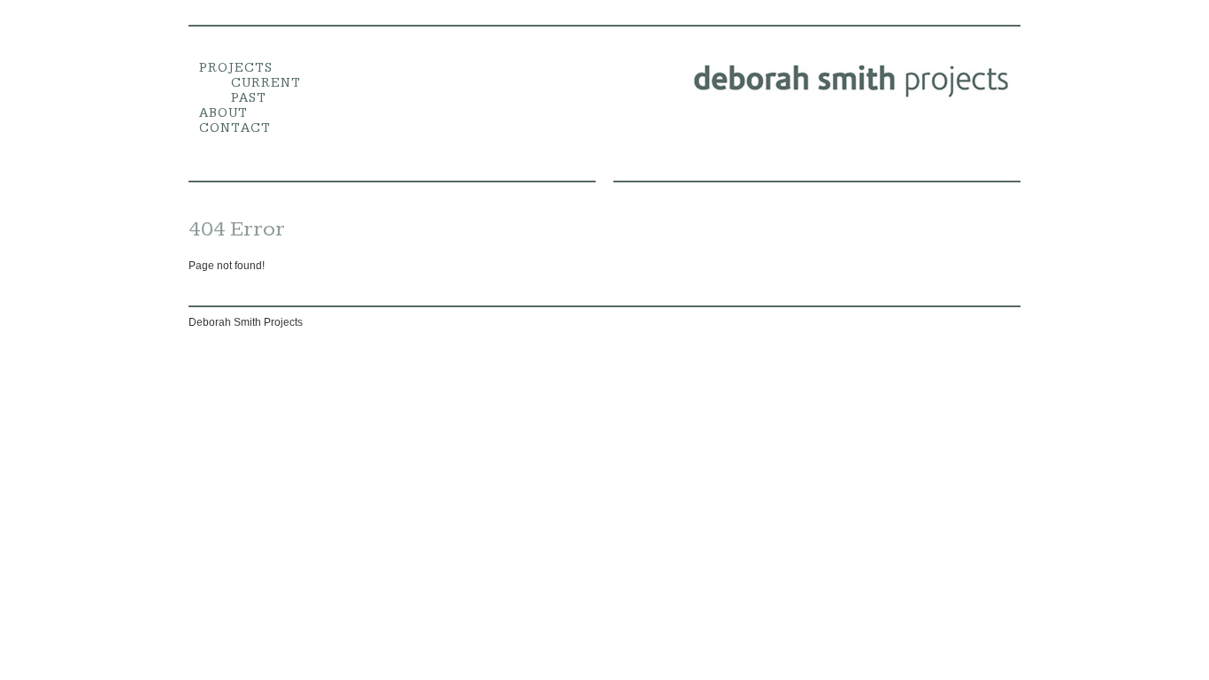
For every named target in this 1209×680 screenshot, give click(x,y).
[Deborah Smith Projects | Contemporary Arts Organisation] (852, 96)
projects (236, 67)
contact (235, 127)
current (266, 82)
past (248, 97)
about (223, 112)
